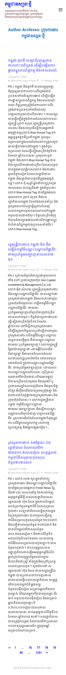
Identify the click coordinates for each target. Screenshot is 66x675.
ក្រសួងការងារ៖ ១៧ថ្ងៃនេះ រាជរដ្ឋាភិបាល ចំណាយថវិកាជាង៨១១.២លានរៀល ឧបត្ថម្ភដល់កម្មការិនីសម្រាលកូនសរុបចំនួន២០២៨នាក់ (32, 453)
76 (30, 647)
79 (54, 647)
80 (21, 652)
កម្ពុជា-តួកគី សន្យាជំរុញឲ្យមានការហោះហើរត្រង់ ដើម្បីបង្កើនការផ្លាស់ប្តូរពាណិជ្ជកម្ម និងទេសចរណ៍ (32, 65)
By (23, 81)
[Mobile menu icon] (60, 10)
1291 (39, 652)
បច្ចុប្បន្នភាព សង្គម (17, 77)
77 (38, 647)
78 (46, 647)
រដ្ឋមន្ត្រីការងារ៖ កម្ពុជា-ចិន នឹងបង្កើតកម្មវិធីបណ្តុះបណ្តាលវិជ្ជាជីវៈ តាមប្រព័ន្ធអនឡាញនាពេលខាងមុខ (32, 252)
